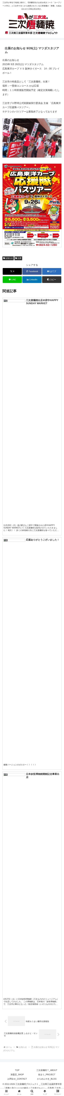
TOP (17, 1070)
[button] (51, 279)
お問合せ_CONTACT (17, 1079)
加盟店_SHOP (17, 1074)
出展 (19, 258)
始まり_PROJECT (46, 1074)
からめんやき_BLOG (47, 1079)
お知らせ (9, 258)
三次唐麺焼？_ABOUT (46, 1070)
